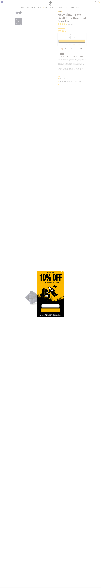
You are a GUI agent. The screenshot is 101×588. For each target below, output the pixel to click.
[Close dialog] (62, 272)
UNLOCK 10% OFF (50, 310)
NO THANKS (50, 312)
